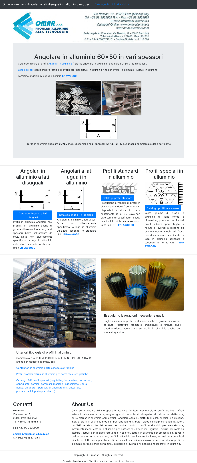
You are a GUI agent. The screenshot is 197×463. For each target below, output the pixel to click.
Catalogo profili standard (117, 198)
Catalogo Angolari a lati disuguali (33, 215)
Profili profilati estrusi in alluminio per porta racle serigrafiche (52, 374)
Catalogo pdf (26, 69)
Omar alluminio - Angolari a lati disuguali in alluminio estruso (46, 4)
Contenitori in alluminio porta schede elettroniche (45, 367)
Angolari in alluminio (60, 63)
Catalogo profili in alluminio (163, 208)
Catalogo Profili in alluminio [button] (111, 4)
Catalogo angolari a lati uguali (76, 214)
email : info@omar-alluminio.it (31, 433)
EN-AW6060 (71, 234)
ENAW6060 (69, 75)
